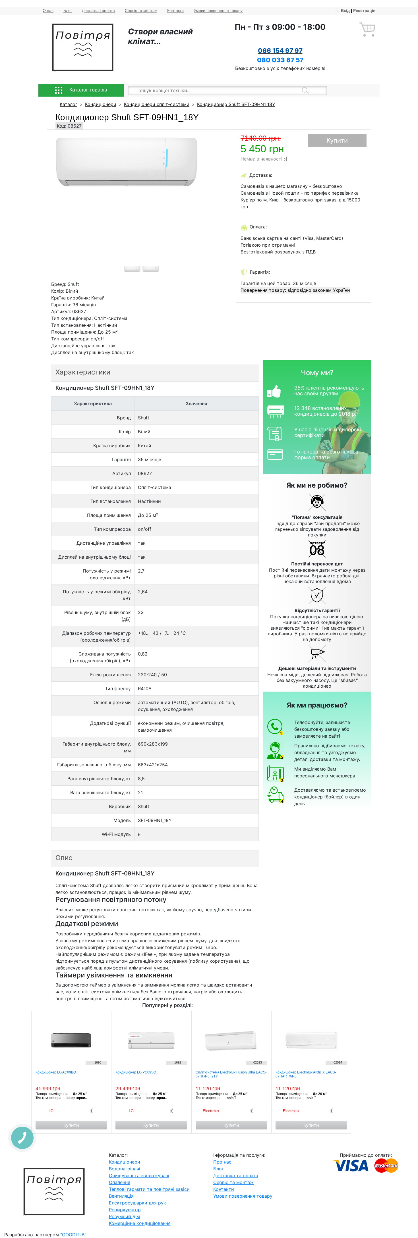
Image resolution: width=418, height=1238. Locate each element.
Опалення (119, 1182)
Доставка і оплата (98, 10)
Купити (337, 140)
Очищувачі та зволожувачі (139, 1175)
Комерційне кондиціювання (140, 1223)
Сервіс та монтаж (141, 10)
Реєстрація (364, 10)
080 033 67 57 (280, 60)
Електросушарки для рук (137, 1203)
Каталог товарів (87, 90)
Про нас (222, 1162)
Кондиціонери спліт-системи (156, 104)
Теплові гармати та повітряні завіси (149, 1189)
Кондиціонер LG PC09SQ (135, 1072)
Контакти (175, 10)
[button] (68, 205)
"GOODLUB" (73, 1234)
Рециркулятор (125, 1209)
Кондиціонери (100, 104)
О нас (48, 10)
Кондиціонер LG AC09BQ (56, 1072)
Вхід (345, 10)
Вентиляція (121, 1196)
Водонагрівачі (124, 1169)
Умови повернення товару (218, 10)
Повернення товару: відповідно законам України (295, 290)
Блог (67, 10)
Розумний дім (124, 1216)
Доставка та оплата (235, 1175)
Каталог (68, 104)
